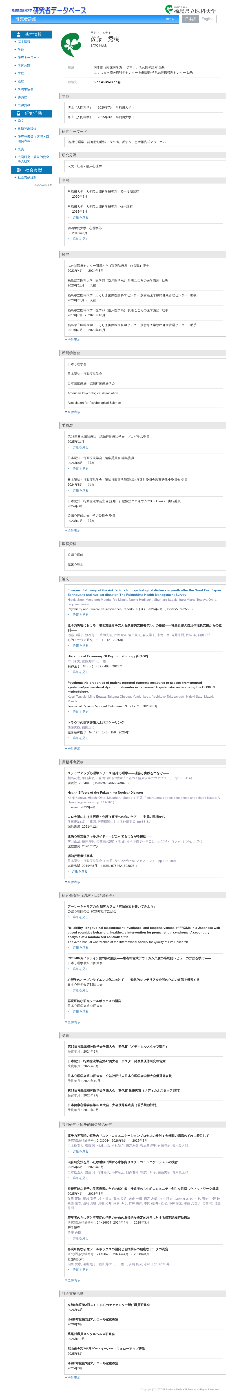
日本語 (190, 19)
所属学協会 (25, 89)
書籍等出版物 (27, 128)
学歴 (21, 73)
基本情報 (24, 41)
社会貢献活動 (27, 177)
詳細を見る (80, 217)
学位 (21, 49)
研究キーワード (29, 57)
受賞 (21, 149)
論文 (21, 120)
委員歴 (22, 97)
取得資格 (24, 105)
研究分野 (24, 65)
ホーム (170, 18)
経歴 (21, 81)
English (207, 19)
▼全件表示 (72, 339)
